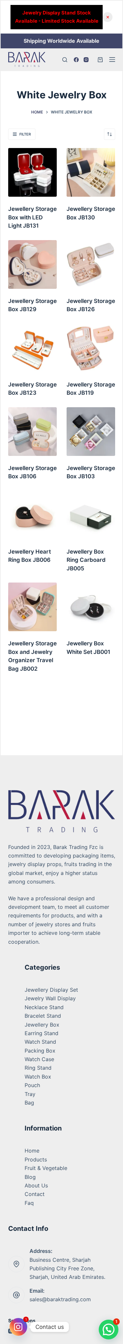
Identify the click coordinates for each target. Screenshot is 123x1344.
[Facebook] (76, 59)
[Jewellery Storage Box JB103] (91, 431)
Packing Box (40, 1050)
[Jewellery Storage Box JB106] (32, 431)
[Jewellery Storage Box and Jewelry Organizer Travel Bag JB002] (32, 607)
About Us (36, 1185)
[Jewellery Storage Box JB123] (32, 348)
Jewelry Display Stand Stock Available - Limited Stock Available (56, 17)
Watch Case (39, 1059)
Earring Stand (41, 1033)
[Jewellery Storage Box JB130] (91, 172)
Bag (29, 1102)
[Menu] (112, 59)
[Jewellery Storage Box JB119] (91, 348)
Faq (29, 1203)
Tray (30, 1094)
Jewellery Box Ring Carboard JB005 (86, 560)
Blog (30, 1177)
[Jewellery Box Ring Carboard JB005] (91, 515)
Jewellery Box (42, 1024)
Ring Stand (38, 1067)
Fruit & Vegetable (46, 1168)
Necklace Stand (44, 1007)
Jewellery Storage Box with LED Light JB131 (32, 217)
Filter (25, 134)
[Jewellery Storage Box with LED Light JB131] (32, 172)
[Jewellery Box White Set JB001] (91, 607)
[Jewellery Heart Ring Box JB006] (32, 515)
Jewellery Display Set (51, 989)
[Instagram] (86, 59)
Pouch (32, 1085)
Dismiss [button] (108, 17)
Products (36, 1159)
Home (32, 1150)
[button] (108, 1329)
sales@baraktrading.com (60, 1299)
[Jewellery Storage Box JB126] (91, 264)
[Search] (64, 59)
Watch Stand (40, 1041)
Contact (35, 1194)
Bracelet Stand (43, 1015)
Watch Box (38, 1076)
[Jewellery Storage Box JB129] (32, 264)
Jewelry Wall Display (50, 998)
